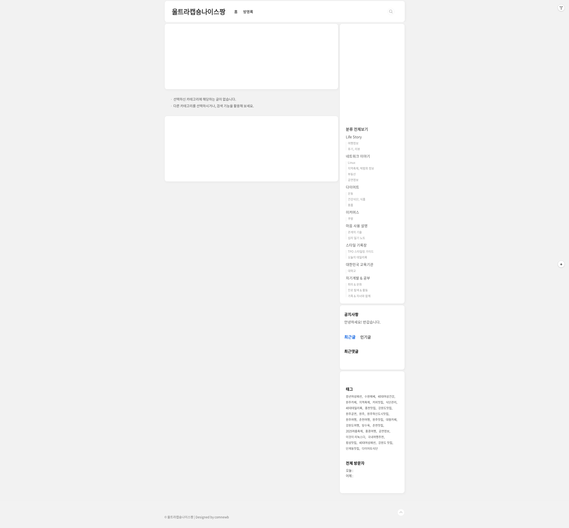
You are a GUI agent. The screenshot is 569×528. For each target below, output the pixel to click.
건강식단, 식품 (356, 199)
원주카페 (351, 402)
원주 (362, 414)
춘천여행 (364, 419)
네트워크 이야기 (358, 156)
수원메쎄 (370, 396)
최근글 (350, 337)
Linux (351, 162)
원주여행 (351, 419)
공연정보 (353, 180)
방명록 (248, 11)
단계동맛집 (352, 448)
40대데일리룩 (354, 408)
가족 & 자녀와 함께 (359, 296)
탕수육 (366, 425)
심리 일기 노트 (356, 238)
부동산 (352, 174)
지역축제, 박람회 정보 (361, 168)
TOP (401, 512)
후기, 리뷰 (354, 149)
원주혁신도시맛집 (378, 414)
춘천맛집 (378, 425)
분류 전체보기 (357, 129)
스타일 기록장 (356, 245)
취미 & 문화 (355, 284)
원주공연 (351, 414)
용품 (350, 205)
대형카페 (391, 419)
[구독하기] (561, 264)
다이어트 (352, 187)
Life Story (354, 136)
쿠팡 (350, 218)
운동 (350, 193)
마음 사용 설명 (357, 225)
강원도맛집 (385, 408)
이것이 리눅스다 (355, 437)
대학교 (352, 271)
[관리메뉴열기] (561, 7)
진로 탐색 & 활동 (358, 290)
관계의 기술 (355, 232)
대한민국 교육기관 (359, 264)
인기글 (365, 337)
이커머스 (352, 212)
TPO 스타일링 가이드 (361, 251)
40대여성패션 (367, 442)
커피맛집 (378, 402)
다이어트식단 (370, 448)
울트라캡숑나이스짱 (198, 11)
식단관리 (391, 402)
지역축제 (364, 402)
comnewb (221, 517)
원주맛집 (378, 419)
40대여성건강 (386, 396)
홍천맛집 (370, 408)
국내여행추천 (376, 437)
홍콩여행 (370, 431)
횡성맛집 (351, 442)
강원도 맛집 (385, 442)
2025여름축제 (354, 431)
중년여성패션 (354, 396)
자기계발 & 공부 (358, 278)
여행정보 (353, 143)
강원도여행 (352, 425)
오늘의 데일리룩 (357, 257)
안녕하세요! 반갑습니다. (362, 322)
